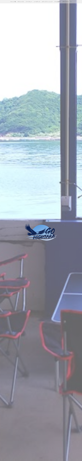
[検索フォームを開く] (70, 1)
